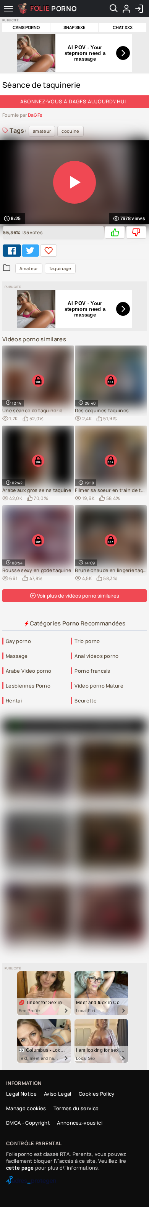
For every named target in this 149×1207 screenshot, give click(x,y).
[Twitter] (30, 250)
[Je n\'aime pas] (136, 232)
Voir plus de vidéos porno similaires (77, 595)
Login (139, 8)
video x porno (114, 726)
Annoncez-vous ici (79, 1122)
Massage (17, 656)
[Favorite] (48, 250)
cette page (20, 1167)
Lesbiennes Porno (28, 685)
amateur (42, 131)
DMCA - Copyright (28, 1122)
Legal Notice (21, 1093)
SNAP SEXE (74, 27)
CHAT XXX (123, 27)
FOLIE (53, 8)
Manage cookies (26, 1108)
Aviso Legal (57, 1093)
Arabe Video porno (28, 670)
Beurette (85, 700)
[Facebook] (12, 250)
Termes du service (76, 1108)
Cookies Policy (96, 1093)
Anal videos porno (96, 656)
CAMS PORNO (26, 27)
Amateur (28, 268)
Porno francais (92, 670)
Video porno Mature (98, 685)
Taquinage (60, 268)
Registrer (126, 8)
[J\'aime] (115, 232)
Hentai (14, 700)
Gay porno (18, 641)
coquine (70, 131)
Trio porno (87, 641)
